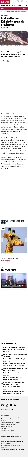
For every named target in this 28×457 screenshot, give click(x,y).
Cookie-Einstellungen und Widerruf (10, 423)
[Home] (1, 11)
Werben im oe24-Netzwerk (8, 425)
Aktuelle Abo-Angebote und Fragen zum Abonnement (12, 446)
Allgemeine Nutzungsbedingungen (10, 417)
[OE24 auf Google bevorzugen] (26, 61)
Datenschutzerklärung (7, 419)
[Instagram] (7, 405)
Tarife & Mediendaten (7, 444)
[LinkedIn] (15, 405)
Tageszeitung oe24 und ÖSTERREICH (11, 436)
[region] (14, 241)
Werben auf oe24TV (6, 426)
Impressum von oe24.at (7, 430)
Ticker (3, 5)
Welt (3, 9)
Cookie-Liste (4, 421)
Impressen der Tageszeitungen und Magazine (13, 449)
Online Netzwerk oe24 (7, 410)
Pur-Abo (3, 428)
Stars (13, 5)
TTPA (2, 451)
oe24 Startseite (5, 415)
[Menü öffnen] (26, 5)
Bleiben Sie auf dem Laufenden (10, 399)
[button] (3, 285)
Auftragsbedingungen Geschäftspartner (12, 442)
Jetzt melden (5, 261)
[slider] (9, 285)
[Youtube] (11, 405)
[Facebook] (2, 405)
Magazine (19, 5)
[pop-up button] (22, 285)
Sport (8, 5)
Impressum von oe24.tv (7, 432)
